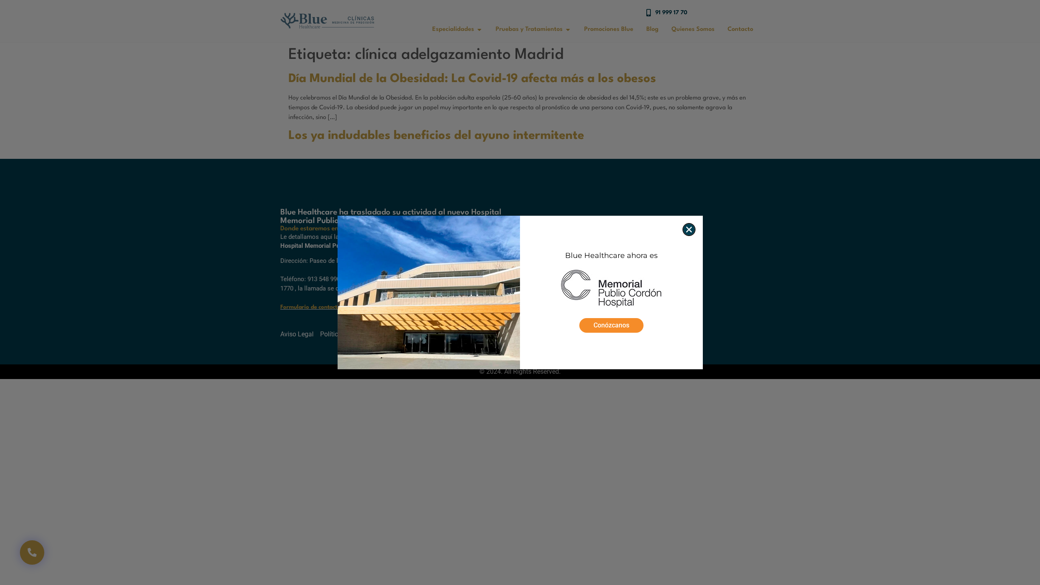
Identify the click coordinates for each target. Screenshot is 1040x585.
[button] (689, 229)
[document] (520, 292)
